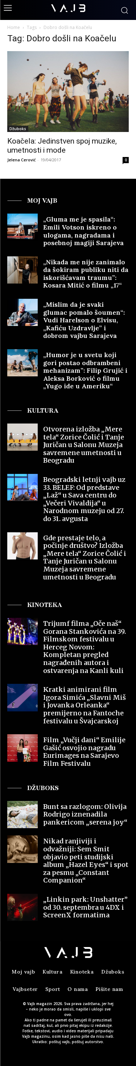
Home (13, 27)
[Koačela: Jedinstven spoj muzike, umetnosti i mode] (68, 91)
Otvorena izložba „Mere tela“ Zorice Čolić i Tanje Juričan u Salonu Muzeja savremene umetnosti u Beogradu (83, 444)
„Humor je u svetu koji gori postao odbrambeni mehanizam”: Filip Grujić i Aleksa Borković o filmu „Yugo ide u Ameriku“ (85, 370)
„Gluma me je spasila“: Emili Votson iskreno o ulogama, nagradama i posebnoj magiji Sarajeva (83, 231)
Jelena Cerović (21, 159)
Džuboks (17, 128)
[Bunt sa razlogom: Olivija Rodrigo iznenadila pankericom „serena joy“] (22, 814)
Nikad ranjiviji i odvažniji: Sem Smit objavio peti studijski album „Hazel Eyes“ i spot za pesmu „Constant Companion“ (85, 860)
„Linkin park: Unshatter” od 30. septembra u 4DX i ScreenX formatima (85, 907)
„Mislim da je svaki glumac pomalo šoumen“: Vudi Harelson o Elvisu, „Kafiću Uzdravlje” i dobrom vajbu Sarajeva (84, 320)
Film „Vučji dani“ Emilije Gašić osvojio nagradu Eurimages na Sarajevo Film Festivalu (84, 752)
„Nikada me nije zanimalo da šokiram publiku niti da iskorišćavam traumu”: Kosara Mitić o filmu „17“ (85, 274)
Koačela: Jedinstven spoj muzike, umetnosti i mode (62, 145)
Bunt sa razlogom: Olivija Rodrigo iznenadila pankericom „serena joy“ (85, 814)
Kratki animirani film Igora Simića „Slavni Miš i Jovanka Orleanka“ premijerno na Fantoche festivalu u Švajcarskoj (84, 705)
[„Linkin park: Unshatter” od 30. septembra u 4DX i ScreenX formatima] (22, 907)
